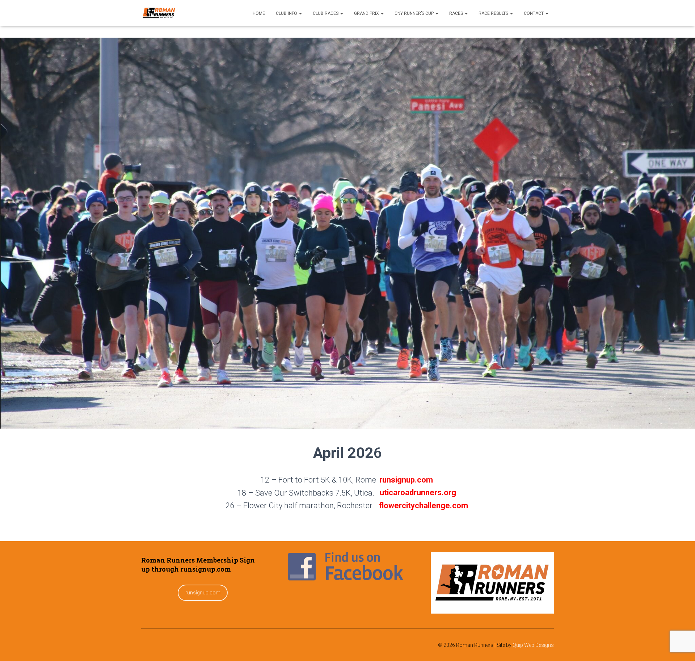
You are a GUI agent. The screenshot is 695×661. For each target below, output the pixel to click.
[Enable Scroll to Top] (680, 646)
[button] (300, 13)
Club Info (287, 13)
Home (259, 13)
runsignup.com (202, 592)
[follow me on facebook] (347, 568)
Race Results (494, 13)
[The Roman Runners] (159, 13)
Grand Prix (367, 13)
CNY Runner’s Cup (415, 13)
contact (534, 13)
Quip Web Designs (533, 645)
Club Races (326, 13)
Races (456, 13)
